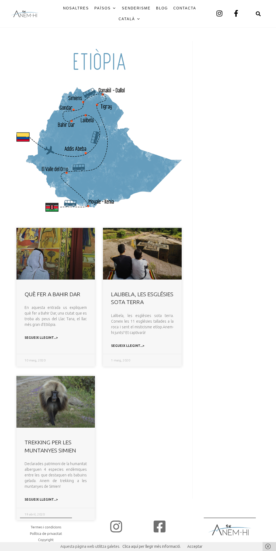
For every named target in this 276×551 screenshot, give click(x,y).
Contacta (184, 8)
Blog (162, 8)
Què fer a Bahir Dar (52, 294)
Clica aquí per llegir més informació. (151, 546)
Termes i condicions (46, 527)
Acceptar (194, 546)
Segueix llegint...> (41, 337)
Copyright (46, 540)
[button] (258, 13)
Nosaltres (76, 8)
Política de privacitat (46, 533)
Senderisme (136, 8)
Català (127, 19)
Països (102, 8)
